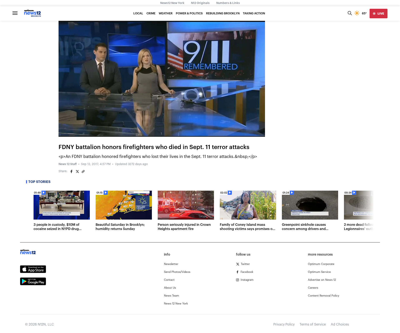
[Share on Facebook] (71, 171)
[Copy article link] (83, 171)
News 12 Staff (68, 164)
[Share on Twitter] (77, 171)
